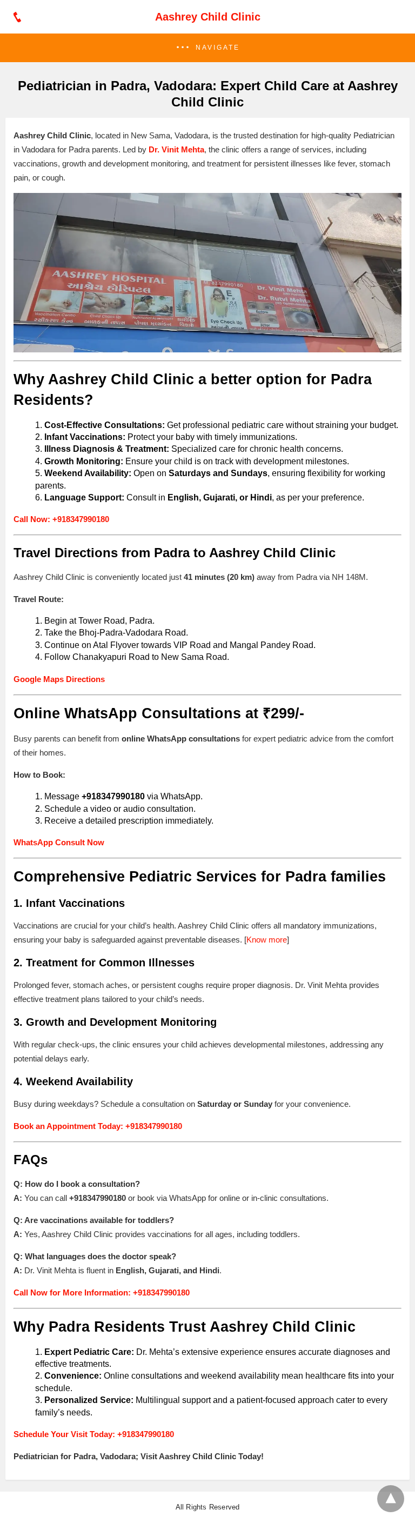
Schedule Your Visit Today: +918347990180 (94, 1434)
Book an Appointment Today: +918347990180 (98, 1126)
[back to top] (390, 1498)
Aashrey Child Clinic (207, 17)
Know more (266, 939)
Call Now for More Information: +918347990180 (102, 1292)
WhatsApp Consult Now (59, 842)
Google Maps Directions (59, 679)
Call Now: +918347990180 (61, 519)
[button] (207, 48)
